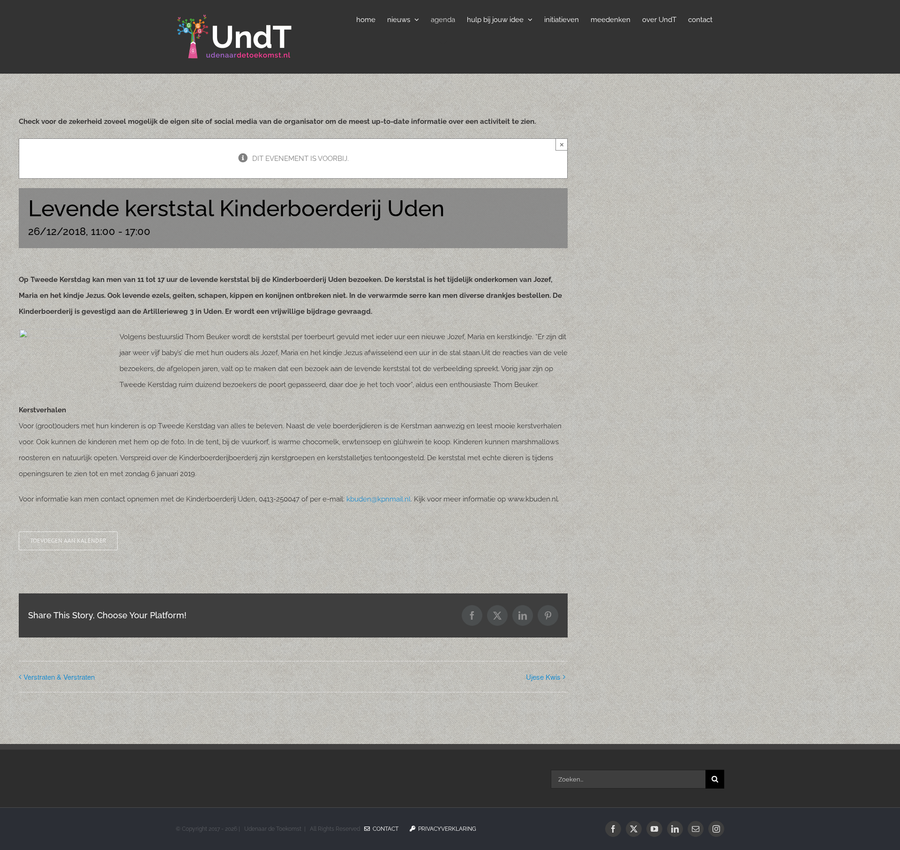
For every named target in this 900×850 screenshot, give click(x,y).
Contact (384, 829)
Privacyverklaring (445, 829)
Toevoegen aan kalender (68, 541)
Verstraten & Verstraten (59, 677)
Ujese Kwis (543, 677)
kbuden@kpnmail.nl (378, 499)
